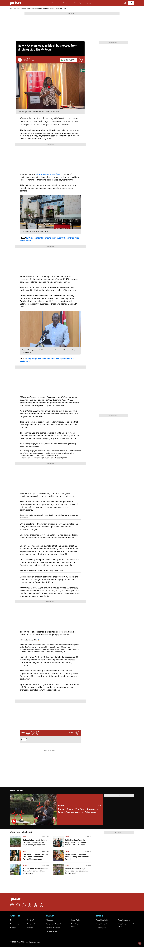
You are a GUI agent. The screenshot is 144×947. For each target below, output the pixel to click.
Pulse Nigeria (101, 920)
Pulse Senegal (123, 920)
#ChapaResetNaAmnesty (33, 649)
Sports (81, 3)
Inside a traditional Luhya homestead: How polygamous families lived (77, 870)
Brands (23, 8)
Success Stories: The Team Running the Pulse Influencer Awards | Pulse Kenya (78, 811)
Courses (30, 928)
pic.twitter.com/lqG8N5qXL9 (68, 649)
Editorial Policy (75, 920)
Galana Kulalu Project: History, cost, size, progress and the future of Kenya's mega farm (35, 842)
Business (16, 8)
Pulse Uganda (101, 928)
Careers (89, 3)
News (53, 3)
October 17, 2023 (61, 458)
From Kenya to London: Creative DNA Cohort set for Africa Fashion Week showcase (35, 856)
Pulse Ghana (100, 924)
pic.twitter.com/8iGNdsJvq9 (47, 455)
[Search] (125, 3)
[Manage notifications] (139, 943)
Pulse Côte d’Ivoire (122, 925)
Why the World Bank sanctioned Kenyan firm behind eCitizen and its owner (35, 870)
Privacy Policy (51, 932)
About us (49, 920)
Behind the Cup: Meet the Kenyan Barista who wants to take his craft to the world (76, 842)
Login (131, 3)
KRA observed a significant (48, 174)
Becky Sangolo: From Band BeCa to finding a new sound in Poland (77, 856)
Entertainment (63, 3)
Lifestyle (74, 3)
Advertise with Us (52, 924)
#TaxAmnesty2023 (50, 649)
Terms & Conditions (53, 928)
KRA (24, 739)
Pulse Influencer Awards (75, 925)
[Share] (81, 60)
